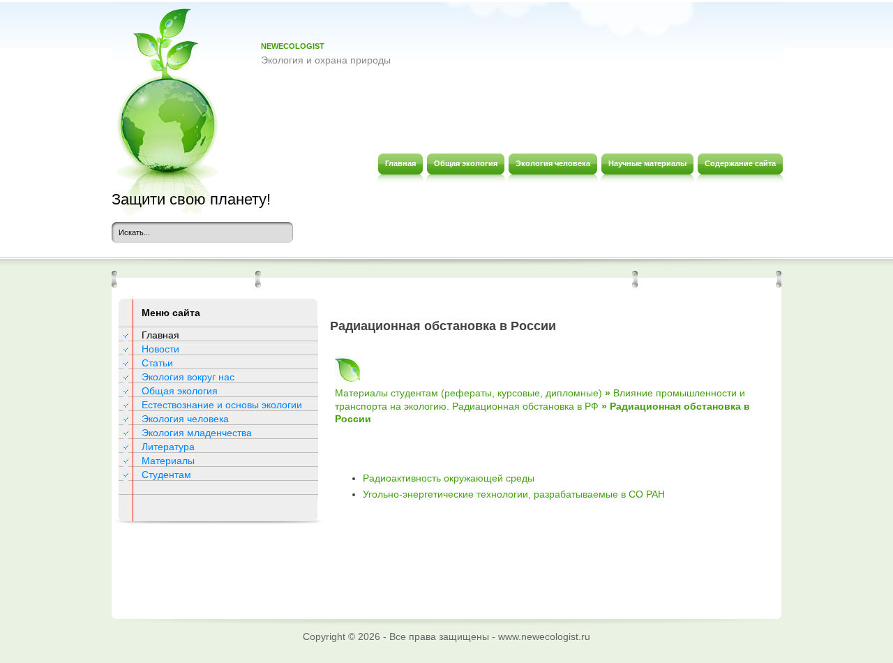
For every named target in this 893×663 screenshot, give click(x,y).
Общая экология (180, 390)
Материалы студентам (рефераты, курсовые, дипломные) (468, 392)
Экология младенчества (197, 432)
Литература (168, 446)
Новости (160, 349)
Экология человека (185, 418)
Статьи (157, 362)
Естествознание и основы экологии (222, 404)
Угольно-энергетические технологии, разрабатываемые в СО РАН (514, 494)
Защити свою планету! (191, 199)
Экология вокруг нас (188, 376)
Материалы (168, 460)
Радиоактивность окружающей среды (448, 478)
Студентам (166, 474)
